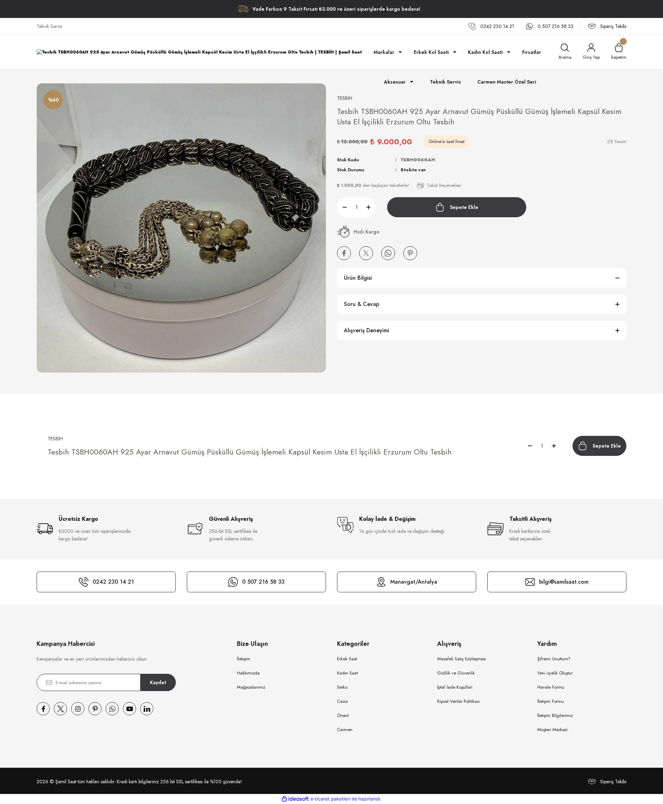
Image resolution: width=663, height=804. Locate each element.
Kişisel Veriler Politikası (458, 701)
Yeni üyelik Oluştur (555, 673)
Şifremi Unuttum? (553, 658)
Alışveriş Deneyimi (366, 330)
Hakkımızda (248, 673)
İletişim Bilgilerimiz (555, 715)
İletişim (243, 658)
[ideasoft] (295, 799)
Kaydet (158, 682)
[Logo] (199, 52)
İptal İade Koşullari (454, 687)
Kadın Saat (347, 673)
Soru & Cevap (361, 304)
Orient (343, 715)
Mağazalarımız (251, 687)
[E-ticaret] (330, 799)
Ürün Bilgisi (358, 278)
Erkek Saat (347, 658)
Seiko (342, 687)
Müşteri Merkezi (552, 729)
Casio (342, 701)
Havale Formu (550, 687)
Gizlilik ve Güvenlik (456, 673)
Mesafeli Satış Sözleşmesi (461, 658)
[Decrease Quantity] (342, 207)
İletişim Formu (550, 701)
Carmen (345, 729)
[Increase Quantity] (371, 207)
